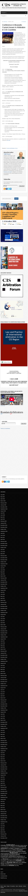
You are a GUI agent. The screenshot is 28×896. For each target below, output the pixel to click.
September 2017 (4, 685)
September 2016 (4, 710)
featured (14, 853)
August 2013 (3, 775)
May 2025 (3, 517)
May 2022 (3, 572)
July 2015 (3, 730)
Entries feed (3, 873)
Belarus (14, 846)
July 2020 (3, 616)
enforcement (4, 851)
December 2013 (4, 767)
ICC (22, 853)
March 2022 (3, 576)
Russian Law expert (8, 171)
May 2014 (3, 756)
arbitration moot (8, 846)
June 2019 (3, 643)
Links (17, 886)
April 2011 (3, 829)
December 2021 (4, 582)
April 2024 (3, 539)
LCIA (24, 856)
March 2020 (3, 624)
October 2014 (3, 746)
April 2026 (3, 498)
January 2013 (3, 789)
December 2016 (4, 704)
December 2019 (4, 630)
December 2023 (4, 543)
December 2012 (4, 791)
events (2, 853)
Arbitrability (3, 845)
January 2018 (3, 677)
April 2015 (3, 736)
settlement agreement (14, 864)
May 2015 (3, 734)
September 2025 (4, 509)
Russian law (11, 862)
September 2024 (4, 531)
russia (18, 861)
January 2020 (3, 628)
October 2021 (3, 586)
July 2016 (3, 714)
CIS (17, 846)
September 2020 (4, 612)
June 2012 (3, 803)
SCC (17, 862)
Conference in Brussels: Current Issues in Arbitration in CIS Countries (13, 27)
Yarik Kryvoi (5, 21)
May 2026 (3, 496)
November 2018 (4, 657)
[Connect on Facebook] (6, 189)
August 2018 (3, 663)
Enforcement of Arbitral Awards (17, 851)
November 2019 (4, 632)
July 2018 (3, 665)
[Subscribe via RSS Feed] (4, 189)
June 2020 (3, 618)
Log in (2, 871)
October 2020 (3, 610)
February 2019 (4, 651)
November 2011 (4, 817)
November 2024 (4, 527)
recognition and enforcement (8, 861)
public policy (19, 859)
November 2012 (4, 793)
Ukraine (11, 865)
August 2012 (3, 799)
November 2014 (4, 744)
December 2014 (4, 742)
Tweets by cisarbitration (5, 428)
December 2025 (4, 507)
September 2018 (4, 661)
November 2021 (4, 584)
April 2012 (3, 807)
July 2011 (2, 823)
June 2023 (3, 551)
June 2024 (3, 535)
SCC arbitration (22, 862)
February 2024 (4, 541)
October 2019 (3, 634)
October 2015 (3, 726)
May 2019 (3, 645)
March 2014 (3, 760)
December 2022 (4, 557)
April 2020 (3, 622)
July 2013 (3, 777)
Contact (2, 887)
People (8, 886)
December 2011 (4, 815)
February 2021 (4, 602)
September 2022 (4, 563)
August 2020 (3, 614)
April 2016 (3, 718)
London (2, 857)
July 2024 (3, 533)
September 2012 (4, 797)
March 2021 (3, 600)
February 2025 (4, 521)
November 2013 (4, 769)
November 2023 (4, 545)
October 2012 (3, 795)
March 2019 (3, 649)
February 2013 (4, 787)
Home (2, 886)
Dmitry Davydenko (17, 850)
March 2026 (3, 500)
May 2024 (3, 537)
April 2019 (3, 647)
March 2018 (3, 673)
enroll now (3, 405)
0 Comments (24, 21)
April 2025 (3, 519)
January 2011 (3, 836)
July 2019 (3, 641)
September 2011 (4, 821)
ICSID (25, 853)
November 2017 (4, 681)
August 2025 (3, 511)
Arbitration (10, 845)
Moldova (22, 857)
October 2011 (3, 819)
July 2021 (3, 592)
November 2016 (4, 706)
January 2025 (3, 523)
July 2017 (3, 689)
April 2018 (3, 671)
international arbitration (14, 854)
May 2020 (3, 620)
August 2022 (3, 565)
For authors (12, 886)
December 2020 (4, 606)
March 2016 (3, 720)
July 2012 (3, 801)
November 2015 (4, 724)
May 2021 (3, 596)
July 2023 (3, 549)
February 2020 (4, 626)
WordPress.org (4, 878)
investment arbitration (8, 856)
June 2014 (3, 754)
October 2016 (3, 708)
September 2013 (4, 773)
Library (24, 886)
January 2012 (3, 813)
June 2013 (3, 779)
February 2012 (4, 811)
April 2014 (3, 758)
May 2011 (3, 827)
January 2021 (3, 604)
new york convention (12, 859)
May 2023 (3, 553)
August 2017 (3, 687)
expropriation (6, 853)
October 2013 (3, 771)
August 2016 (3, 712)
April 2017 (3, 695)
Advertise (20, 886)
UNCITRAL (16, 865)
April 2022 (3, 574)
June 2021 (3, 594)
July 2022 (3, 567)
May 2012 (3, 805)
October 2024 (3, 529)
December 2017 (4, 679)
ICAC (19, 853)
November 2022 (4, 559)
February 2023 (4, 555)
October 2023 (3, 547)
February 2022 (4, 578)
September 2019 (4, 637)
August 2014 (3, 750)
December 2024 (4, 525)
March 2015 (3, 738)
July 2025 (3, 513)
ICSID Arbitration (5, 854)
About (5, 886)
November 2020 (4, 608)
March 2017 (3, 697)
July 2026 (3, 494)
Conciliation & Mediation (14, 848)
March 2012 (3, 809)
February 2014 (4, 762)
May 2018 (3, 669)
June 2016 (3, 716)
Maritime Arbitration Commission (11, 857)
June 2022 (3, 569)
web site (8, 140)
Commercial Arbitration (10, 148)
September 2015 (4, 728)
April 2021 (3, 598)
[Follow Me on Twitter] (8, 189)
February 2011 (3, 834)
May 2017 (3, 693)
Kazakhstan (19, 856)
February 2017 (4, 699)
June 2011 (3, 825)
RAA (23, 859)
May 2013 (3, 781)
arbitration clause (19, 845)
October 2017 (3, 683)
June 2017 (3, 691)
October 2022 (3, 561)
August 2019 (3, 639)
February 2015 (4, 740)
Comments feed (4, 876)
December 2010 (4, 838)
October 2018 (3, 659)
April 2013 (3, 783)
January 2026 (3, 504)
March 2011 (3, 832)
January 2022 (3, 580)
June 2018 (3, 667)
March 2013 (3, 785)
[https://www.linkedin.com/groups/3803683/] (10, 189)
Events (16, 148)
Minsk (19, 857)
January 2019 (3, 653)
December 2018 (4, 655)
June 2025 (3, 515)
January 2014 (3, 764)
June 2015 (3, 732)
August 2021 (3, 590)
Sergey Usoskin (5, 864)
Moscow (5, 859)
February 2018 (4, 675)
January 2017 (3, 702)
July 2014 (3, 752)
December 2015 (4, 722)
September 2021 (4, 588)
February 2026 (4, 502)
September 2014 (4, 748)
